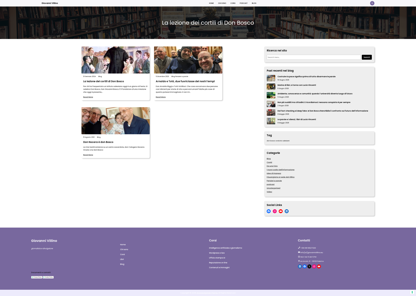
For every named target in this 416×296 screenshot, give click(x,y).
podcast (271, 184)
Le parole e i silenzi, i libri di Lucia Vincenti (297, 119)
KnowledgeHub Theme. (207, 293)
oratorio (279, 141)
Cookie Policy (49, 277)
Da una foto (272, 166)
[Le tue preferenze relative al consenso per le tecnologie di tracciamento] (412, 292)
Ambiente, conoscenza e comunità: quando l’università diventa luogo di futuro (315, 93)
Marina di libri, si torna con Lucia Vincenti (297, 85)
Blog (100, 76)
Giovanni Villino (50, 3)
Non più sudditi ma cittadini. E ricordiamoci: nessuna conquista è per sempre (314, 102)
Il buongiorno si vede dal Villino (280, 177)
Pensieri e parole (181, 76)
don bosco (271, 141)
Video (269, 191)
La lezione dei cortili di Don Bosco (103, 81)
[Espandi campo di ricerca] (372, 3)
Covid (269, 162)
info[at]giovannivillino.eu (311, 252)
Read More (88, 97)
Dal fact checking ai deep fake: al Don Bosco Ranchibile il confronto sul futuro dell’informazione (323, 111)
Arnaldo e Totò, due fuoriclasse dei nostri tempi (185, 81)
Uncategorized (273, 188)
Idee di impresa (274, 173)
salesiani (286, 141)
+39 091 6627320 (308, 248)
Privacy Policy (37, 277)
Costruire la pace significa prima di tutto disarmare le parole (307, 76)
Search (367, 57)
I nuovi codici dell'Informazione (280, 169)
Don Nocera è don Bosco (98, 142)
